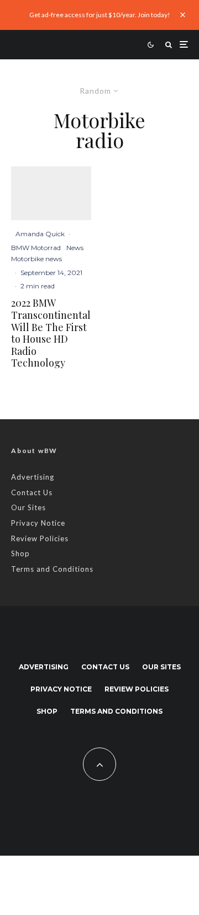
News (74, 247)
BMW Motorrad (36, 247)
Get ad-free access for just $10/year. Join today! (99, 15)
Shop (20, 553)
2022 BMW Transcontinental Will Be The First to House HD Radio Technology (51, 333)
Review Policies (40, 538)
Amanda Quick (40, 234)
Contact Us (32, 492)
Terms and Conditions (52, 569)
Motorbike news (36, 259)
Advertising (32, 476)
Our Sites (28, 507)
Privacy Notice (38, 522)
